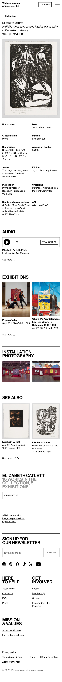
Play (7, 242)
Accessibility (8, 588)
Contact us (7, 593)
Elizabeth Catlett (12, 22)
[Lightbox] (31, 78)
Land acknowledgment (13, 635)
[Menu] (57, 4)
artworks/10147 (40, 205)
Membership (38, 593)
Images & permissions (13, 518)
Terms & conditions (12, 657)
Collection (10, 16)
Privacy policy (9, 652)
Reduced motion (49, 657)
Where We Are (12, 253)
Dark (32, 657)
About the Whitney (11, 630)
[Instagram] (4, 564)
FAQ (4, 598)
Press (5, 603)
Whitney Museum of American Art (11, 4)
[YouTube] (38, 564)
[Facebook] (17, 564)
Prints (5, 138)
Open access (9, 521)
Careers (36, 598)
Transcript (49, 242)
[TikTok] (24, 564)
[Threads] (10, 564)
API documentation (11, 515)
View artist (11, 495)
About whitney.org (11, 661)
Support (36, 588)
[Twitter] (30, 564)
